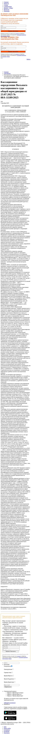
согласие (17, 33)
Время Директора (9, 682)
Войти (28, 59)
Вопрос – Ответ (8, 8)
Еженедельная (8, 669)
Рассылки (6, 11)
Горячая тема (7, 672)
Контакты (7, 733)
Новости (6, 3)
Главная (6, 2)
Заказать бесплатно (13, 31)
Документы (7, 73)
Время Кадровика (9, 679)
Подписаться (8, 686)
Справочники (8, 6)
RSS (5, 727)
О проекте (7, 730)
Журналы (6, 9)
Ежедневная (7, 666)
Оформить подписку (10, 702)
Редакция (6, 731)
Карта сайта (7, 728)
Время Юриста (8, 675)
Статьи (6, 5)
